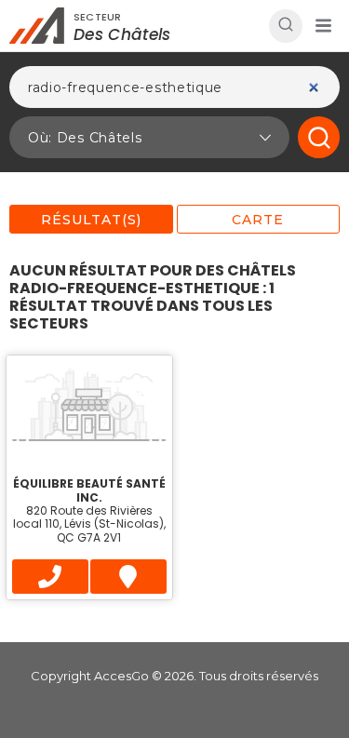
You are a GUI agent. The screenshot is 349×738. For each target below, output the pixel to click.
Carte (258, 219)
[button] (323, 26)
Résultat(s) (91, 219)
